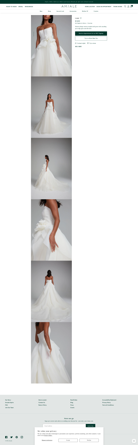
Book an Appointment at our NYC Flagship (91, 33)
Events (72, 407)
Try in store (92, 43)
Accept (68, 440)
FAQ (6, 405)
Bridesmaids (29, 6)
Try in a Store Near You (91, 38)
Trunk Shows (117, 6)
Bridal (20, 6)
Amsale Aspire (9, 402)
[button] (131, 6)
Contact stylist (81, 43)
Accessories (73, 11)
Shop (49, 11)
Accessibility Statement (109, 400)
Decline (89, 440)
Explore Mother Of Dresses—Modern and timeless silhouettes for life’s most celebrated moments (69, 2)
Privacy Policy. (48, 435)
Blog (71, 402)
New (41, 11)
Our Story (8, 400)
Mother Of (85, 11)
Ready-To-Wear (11, 6)
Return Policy (42, 405)
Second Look (60, 11)
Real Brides (73, 400)
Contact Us (41, 402)
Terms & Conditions (108, 405)
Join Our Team (9, 407)
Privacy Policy (106, 402)
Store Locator (90, 6)
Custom (96, 11)
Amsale (10, 440)
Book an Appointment (104, 6)
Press (72, 405)
